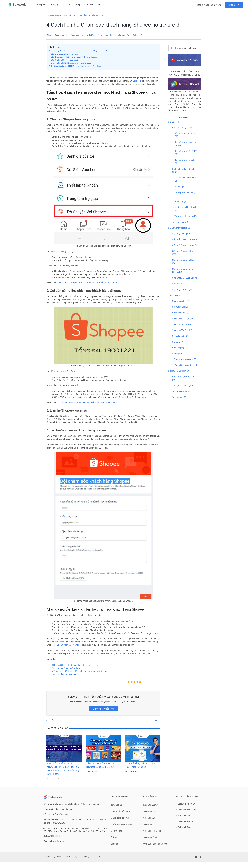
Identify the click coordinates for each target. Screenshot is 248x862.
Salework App (184, 827)
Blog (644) (175, 122)
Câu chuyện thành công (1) (185, 179)
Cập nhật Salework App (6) (184, 245)
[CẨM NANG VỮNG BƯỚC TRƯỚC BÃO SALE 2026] (103, 748)
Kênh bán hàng (70, 15)
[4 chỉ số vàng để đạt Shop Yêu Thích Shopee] (142, 748)
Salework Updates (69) (180, 228)
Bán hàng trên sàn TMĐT (90, 15)
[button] (99, 4)
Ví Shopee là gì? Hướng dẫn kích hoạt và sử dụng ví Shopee (80, 671)
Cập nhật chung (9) (181, 234)
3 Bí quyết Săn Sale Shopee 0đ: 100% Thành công (75, 665)
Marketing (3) (180, 201)
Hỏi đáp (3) (179, 187)
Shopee (59, 78)
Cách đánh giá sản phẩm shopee (67, 668)
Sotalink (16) (178, 348)
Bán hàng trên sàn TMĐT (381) (185, 152)
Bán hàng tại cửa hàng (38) (184, 134)
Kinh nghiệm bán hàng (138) (184, 194)
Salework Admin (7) (181, 301)
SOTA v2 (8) (177, 342)
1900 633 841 (56, 836)
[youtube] (196, 857)
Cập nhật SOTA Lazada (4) (184, 278)
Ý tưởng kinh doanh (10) (185, 216)
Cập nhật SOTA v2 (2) (182, 284)
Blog (59, 15)
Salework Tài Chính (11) (183, 330)
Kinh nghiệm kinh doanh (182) (183, 170)
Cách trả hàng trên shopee (64, 674)
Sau (156, 720)
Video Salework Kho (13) (185, 365)
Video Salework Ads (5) (185, 359)
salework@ (54, 841)
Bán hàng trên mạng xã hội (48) (185, 143)
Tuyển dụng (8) (179, 397)
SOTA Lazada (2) (180, 336)
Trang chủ (51, 15)
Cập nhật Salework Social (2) (184, 261)
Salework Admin (61, 35)
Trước (51, 720)
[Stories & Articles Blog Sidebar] (185, 79)
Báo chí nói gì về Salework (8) (184, 378)
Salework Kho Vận (186, 804)
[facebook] (191, 857)
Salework (136, 81)
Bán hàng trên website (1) (184, 161)
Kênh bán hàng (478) (182, 127)
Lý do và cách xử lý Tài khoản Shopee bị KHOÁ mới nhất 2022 (88, 283)
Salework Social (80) (181, 324)
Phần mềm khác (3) (179, 222)
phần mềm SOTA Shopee (70, 645)
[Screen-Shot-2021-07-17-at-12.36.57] (185, 55)
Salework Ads (184, 815)
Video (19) (177, 353)
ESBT (80, 857)
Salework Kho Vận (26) (182, 318)
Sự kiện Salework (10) (182, 385)
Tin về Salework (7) (181, 391)
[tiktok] (200, 857)
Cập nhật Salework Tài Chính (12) (182, 270)
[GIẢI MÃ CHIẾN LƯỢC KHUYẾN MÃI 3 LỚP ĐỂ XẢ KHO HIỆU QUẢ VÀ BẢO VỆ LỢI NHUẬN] (64, 748)
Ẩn (59, 47)
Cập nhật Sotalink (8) (182, 289)
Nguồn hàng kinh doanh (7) (185, 209)
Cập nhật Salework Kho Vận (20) (185, 252)
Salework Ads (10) (180, 307)
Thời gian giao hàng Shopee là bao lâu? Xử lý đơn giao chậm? (88, 402)
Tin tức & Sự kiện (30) (180, 371)
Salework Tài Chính (187, 810)
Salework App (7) (180, 313)
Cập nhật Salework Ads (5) (184, 239)
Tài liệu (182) (176, 295)
